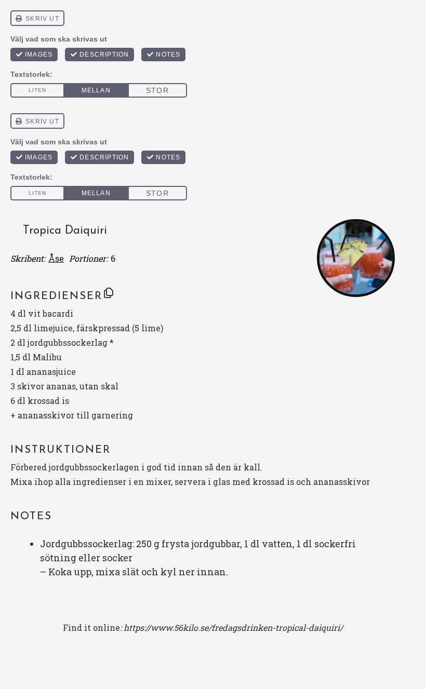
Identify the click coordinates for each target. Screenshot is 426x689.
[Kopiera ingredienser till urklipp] (108, 293)
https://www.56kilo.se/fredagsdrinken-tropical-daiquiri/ (233, 627)
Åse (56, 258)
